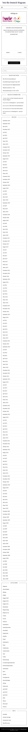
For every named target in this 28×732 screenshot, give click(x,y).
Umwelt (4, 674)
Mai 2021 (5, 164)
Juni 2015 (5, 323)
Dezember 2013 (6, 370)
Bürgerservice (6, 612)
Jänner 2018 (5, 235)
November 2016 (6, 273)
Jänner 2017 (5, 267)
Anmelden (5, 714)
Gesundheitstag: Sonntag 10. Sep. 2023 (11, 81)
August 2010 (5, 487)
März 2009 (5, 537)
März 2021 (5, 170)
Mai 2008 (5, 567)
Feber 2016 (5, 299)
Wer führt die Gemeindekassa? (9, 78)
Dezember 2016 (6, 270)
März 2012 (5, 432)
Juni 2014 (5, 352)
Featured (5, 621)
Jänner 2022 (5, 144)
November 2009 (6, 514)
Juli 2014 (5, 349)
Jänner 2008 (5, 578)
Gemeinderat (5, 624)
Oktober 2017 (6, 244)
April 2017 (5, 258)
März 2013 (5, 396)
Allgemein (5, 586)
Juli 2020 (5, 191)
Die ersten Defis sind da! (17, 108)
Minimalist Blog (24, 729)
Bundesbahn (5, 606)
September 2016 (6, 279)
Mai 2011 (5, 461)
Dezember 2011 (6, 440)
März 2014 (5, 361)
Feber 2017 (5, 264)
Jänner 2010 (5, 508)
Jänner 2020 (5, 199)
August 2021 (5, 158)
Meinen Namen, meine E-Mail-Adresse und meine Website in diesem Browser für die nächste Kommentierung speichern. (14, 59)
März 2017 (5, 261)
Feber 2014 (5, 364)
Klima (4, 645)
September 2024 (6, 120)
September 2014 (6, 346)
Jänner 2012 (5, 437)
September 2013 (6, 379)
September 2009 (6, 520)
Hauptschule (5, 633)
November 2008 (6, 549)
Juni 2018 (5, 226)
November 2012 (6, 408)
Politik (4, 656)
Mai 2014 (5, 355)
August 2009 (5, 523)
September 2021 (6, 155)
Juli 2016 (5, 285)
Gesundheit (5, 630)
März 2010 (5, 502)
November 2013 (6, 373)
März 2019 (5, 208)
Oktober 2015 (6, 311)
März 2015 (5, 332)
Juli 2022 (5, 132)
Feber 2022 (5, 141)
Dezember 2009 (6, 511)
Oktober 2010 (6, 481)
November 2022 (6, 129)
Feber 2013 (5, 399)
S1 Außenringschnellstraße (9, 662)
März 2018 (5, 229)
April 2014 (5, 358)
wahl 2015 (5, 692)
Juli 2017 (5, 249)
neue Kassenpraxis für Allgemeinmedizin (11, 84)
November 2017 (6, 241)
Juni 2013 (5, 387)
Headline (5, 636)
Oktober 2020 (6, 182)
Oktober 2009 (6, 517)
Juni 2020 (5, 194)
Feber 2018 (5, 232)
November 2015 (6, 308)
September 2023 (6, 123)
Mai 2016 (5, 291)
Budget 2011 (6, 603)
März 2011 (5, 467)
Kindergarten (6, 642)
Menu (25, 7)
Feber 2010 (5, 505)
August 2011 (5, 452)
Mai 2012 (5, 426)
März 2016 (5, 296)
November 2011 (6, 443)
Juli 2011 (5, 455)
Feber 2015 (5, 335)
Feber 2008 (5, 575)
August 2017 (5, 246)
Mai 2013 (5, 390)
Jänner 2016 (5, 302)
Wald (4, 697)
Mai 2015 (5, 326)
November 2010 (6, 478)
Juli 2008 (5, 561)
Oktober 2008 (6, 552)
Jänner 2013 (5, 402)
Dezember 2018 (6, 214)
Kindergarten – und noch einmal (17, 102)
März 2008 (5, 572)
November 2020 (6, 179)
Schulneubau (5, 668)
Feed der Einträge (6, 717)
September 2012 (6, 414)
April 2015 (5, 329)
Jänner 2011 (5, 473)
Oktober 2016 (6, 276)
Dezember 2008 (6, 546)
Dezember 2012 (6, 405)
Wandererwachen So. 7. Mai (9, 87)
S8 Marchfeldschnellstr (8, 665)
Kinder (4, 639)
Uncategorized (6, 677)
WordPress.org (6, 723)
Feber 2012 (5, 434)
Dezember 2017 (6, 238)
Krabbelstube (6, 648)
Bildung (4, 592)
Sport (4, 671)
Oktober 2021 (6, 152)
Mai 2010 (5, 496)
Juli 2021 (5, 161)
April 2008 (5, 570)
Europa (4, 618)
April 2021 (5, 167)
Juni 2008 (5, 564)
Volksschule (5, 686)
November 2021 (6, 150)
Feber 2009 (5, 540)
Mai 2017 (5, 255)
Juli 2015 (5, 320)
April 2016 (5, 293)
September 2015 (6, 314)
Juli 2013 (5, 385)
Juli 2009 (5, 525)
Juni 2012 (5, 423)
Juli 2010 (5, 490)
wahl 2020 (5, 695)
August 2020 (5, 188)
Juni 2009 (5, 528)
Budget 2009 (6, 598)
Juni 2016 (5, 288)
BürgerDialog (6, 609)
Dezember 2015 (6, 305)
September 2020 (6, 185)
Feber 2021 (5, 173)
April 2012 (5, 429)
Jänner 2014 (5, 367)
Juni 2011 (5, 458)
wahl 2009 (5, 689)
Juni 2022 (5, 135)
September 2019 (6, 202)
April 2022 (5, 138)
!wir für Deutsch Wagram (14, 2)
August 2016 (5, 282)
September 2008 (6, 555)
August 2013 (5, 382)
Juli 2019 (5, 205)
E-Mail (20, 52)
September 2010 (6, 484)
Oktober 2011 (6, 446)
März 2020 (5, 197)
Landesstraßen (6, 650)
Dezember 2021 (6, 147)
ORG (4, 653)
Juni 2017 (5, 252)
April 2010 (5, 499)
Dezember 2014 (6, 340)
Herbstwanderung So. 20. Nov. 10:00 (11, 90)
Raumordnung (6, 659)
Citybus (4, 615)
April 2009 (5, 534)
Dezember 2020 (6, 176)
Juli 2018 (5, 223)
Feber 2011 (5, 470)
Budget (4, 595)
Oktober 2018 (6, 217)
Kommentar (14, 34)
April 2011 (5, 464)
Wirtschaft (5, 703)
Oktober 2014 (6, 343)
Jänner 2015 (5, 338)
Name (8, 52)
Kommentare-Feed (7, 720)
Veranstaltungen (6, 680)
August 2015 (5, 317)
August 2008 (5, 558)
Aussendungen (6, 589)
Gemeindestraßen (7, 627)
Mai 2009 (5, 531)
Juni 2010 (5, 493)
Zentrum (5, 706)
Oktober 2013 (6, 376)
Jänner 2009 (5, 543)
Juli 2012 (5, 420)
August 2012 (5, 417)
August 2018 (5, 220)
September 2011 (6, 449)
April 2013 (5, 393)
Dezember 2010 (6, 476)
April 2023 (5, 126)
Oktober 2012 (6, 411)
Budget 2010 (6, 601)
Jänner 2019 (5, 211)
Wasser (4, 700)
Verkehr (4, 683)
